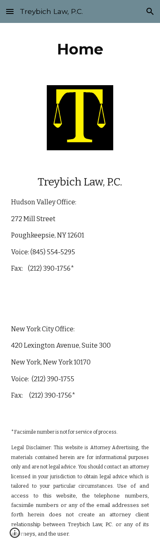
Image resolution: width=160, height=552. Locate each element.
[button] (10, 11)
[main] (80, 49)
